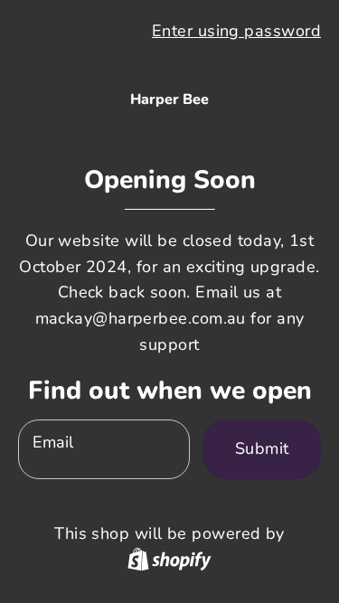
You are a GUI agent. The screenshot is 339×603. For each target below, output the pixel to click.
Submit (262, 448)
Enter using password (236, 31)
